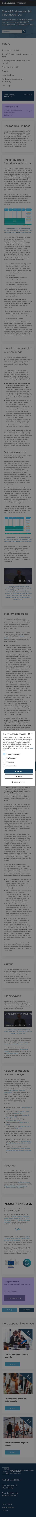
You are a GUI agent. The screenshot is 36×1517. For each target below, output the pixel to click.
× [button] (32, 733)
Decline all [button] (18, 776)
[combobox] (29, 734)
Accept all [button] (19, 771)
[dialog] (18, 758)
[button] (18, 782)
